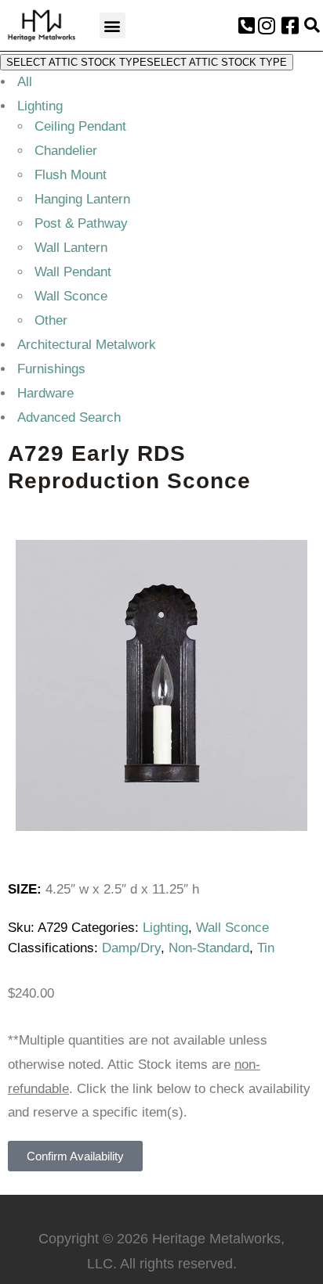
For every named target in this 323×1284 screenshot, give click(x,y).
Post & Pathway (81, 223)
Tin (265, 948)
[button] (112, 25)
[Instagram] (266, 26)
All (24, 81)
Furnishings (51, 368)
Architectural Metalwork (86, 344)
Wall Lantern (70, 247)
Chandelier (65, 150)
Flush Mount (70, 174)
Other (50, 320)
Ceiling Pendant (80, 126)
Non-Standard (209, 948)
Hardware (45, 393)
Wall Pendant (72, 271)
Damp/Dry (131, 948)
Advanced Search (69, 417)
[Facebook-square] (290, 26)
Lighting (40, 106)
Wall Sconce (70, 296)
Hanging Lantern (82, 199)
